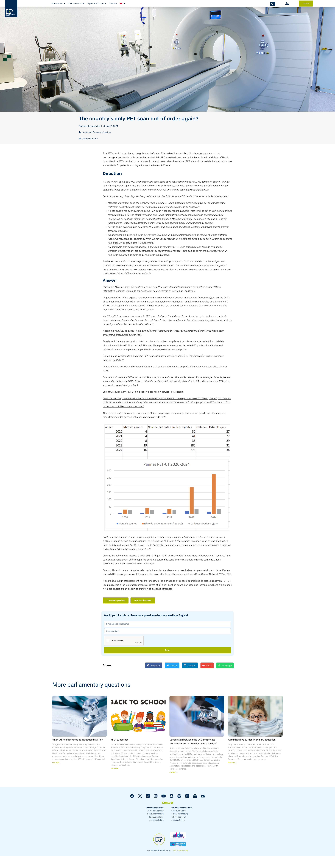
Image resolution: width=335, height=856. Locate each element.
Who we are (57, 3)
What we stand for (76, 3)
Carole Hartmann (90, 138)
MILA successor (119, 739)
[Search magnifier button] (272, 4)
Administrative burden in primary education (252, 739)
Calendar (113, 3)
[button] (153, 665)
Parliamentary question (89, 126)
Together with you (95, 3)
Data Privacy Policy (180, 850)
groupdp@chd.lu (178, 820)
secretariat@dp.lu (156, 820)
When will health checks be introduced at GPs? (77, 739)
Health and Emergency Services (96, 132)
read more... (56, 763)
